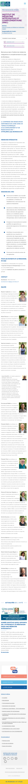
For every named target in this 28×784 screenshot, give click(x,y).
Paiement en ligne (8, 682)
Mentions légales (10, 768)
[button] (25, 3)
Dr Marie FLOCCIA (7, 33)
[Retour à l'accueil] (5, 4)
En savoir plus (5, 652)
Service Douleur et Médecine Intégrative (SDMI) (13, 28)
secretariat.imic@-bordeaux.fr (10, 281)
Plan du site (19, 768)
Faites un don (8, 687)
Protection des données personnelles (15, 772)
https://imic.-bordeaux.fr (11, 132)
